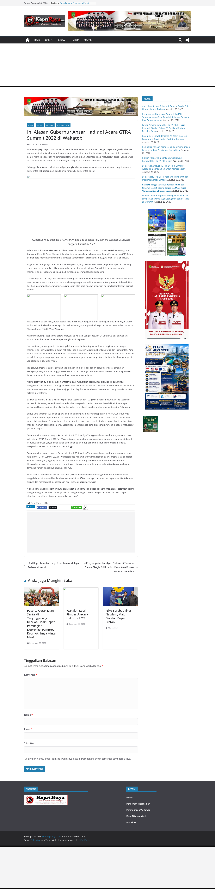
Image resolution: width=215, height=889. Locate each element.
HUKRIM (75, 39)
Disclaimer (131, 822)
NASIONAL (49, 125)
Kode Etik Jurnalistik (136, 816)
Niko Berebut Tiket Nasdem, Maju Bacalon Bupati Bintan (118, 616)
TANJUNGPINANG (63, 125)
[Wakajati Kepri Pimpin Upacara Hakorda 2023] (80, 589)
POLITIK (88, 39)
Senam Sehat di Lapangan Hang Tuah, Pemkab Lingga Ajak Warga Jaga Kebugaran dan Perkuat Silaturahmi (165, 198)
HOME (36, 39)
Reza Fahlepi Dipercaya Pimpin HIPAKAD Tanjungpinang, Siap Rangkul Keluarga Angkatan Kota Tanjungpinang (166, 117)
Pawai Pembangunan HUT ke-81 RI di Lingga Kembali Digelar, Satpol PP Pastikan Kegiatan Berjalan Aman (164, 128)
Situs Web (29, 743)
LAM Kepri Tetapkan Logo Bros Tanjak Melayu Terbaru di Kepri (53, 565)
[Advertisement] (107, 65)
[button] (51, 40)
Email (28, 729)
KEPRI (47, 39)
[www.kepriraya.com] (27, 39)
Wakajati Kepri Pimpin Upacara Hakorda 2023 (77, 614)
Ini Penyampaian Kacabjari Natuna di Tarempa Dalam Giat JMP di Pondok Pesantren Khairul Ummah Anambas (108, 567)
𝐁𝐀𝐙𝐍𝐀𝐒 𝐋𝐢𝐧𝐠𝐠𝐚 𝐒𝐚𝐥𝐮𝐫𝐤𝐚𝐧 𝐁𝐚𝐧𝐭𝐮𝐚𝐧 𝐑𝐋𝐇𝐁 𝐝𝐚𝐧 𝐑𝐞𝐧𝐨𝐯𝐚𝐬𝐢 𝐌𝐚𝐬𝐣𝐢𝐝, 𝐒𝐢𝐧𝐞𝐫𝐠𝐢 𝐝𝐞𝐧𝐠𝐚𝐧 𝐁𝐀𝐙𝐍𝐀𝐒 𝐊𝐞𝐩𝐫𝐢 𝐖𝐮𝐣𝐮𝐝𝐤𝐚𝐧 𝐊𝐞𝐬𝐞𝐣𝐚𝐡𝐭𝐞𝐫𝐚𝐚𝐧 (164, 187)
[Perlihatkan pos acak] (187, 39)
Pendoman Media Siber (138, 803)
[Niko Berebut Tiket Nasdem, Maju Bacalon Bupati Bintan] (120, 589)
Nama (28, 714)
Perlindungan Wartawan (138, 810)
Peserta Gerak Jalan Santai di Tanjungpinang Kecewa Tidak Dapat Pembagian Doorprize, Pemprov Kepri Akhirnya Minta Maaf (41, 624)
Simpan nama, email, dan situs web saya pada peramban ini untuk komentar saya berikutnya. (79, 758)
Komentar (30, 674)
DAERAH (62, 39)
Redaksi (45, 144)
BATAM (30, 125)
